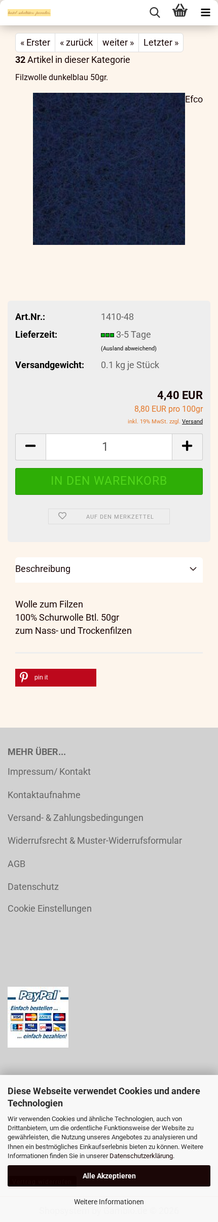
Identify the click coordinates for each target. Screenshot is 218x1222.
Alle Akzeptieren (109, 1176)
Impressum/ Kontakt (49, 771)
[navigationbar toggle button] (205, 12)
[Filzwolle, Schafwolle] (109, 167)
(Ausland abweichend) (129, 348)
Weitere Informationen (109, 1202)
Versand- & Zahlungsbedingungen (75, 817)
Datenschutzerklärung (141, 1156)
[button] (30, 447)
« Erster (35, 42)
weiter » (118, 42)
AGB (16, 863)
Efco (194, 99)
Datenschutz (33, 886)
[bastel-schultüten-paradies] (25, 12)
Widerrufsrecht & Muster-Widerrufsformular (95, 840)
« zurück (76, 42)
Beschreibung (42, 568)
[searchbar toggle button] (154, 12)
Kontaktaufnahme (44, 794)
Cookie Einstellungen (50, 908)
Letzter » (160, 42)
